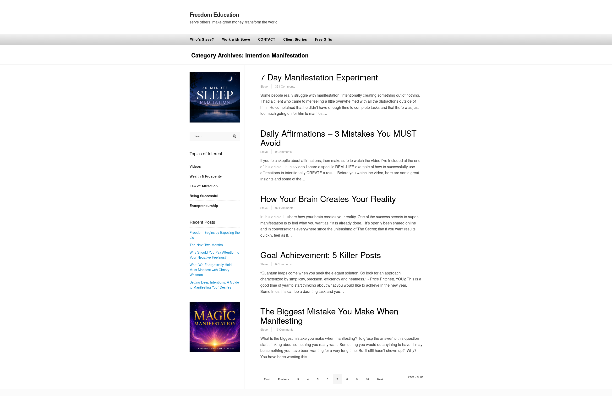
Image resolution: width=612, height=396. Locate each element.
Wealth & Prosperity (206, 176)
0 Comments (283, 264)
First (267, 379)
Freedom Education (214, 14)
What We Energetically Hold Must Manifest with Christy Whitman (211, 269)
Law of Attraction (204, 186)
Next (380, 379)
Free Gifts (323, 39)
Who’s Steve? (202, 39)
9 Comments (283, 152)
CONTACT (266, 39)
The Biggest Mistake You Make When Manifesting (329, 315)
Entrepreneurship (204, 205)
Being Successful (204, 195)
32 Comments (284, 208)
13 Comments (284, 329)
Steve (264, 86)
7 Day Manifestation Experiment (319, 77)
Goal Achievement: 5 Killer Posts (320, 255)
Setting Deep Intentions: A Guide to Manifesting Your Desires (214, 285)
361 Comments (285, 86)
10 (367, 379)
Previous (283, 379)
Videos (195, 166)
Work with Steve (236, 39)
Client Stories (295, 39)
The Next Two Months (206, 244)
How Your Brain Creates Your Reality (328, 198)
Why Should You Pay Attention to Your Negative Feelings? (214, 255)
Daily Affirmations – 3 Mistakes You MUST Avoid (338, 137)
